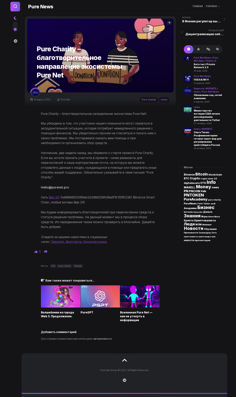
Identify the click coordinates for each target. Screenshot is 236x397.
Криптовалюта (205, 220)
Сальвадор (205, 233)
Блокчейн (197, 212)
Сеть (214, 233)
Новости (211, 60)
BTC (186, 178)
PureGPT (87, 312)
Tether (206, 204)
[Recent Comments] (208, 49)
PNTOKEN (194, 194)
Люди (189, 224)
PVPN (200, 204)
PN (186, 191)
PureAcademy (195, 199)
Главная (198, 6)
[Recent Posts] (188, 49)
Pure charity (149, 99)
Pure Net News (202, 57)
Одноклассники (95, 242)
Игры (204, 216)
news (164, 99)
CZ (215, 178)
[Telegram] (15, 41)
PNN (203, 191)
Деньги (207, 211)
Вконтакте (73, 242)
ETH (203, 182)
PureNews (190, 203)
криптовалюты (191, 237)
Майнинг (207, 224)
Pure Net (65, 99)
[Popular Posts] (198, 49)
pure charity (64, 266)
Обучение (210, 229)
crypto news (207, 179)
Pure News (40, 6)
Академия (190, 208)
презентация (202, 240)
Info (53, 266)
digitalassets (192, 183)
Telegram (57, 242)
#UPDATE (211, 88)
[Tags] (217, 49)
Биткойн (188, 212)
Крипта (189, 220)
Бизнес (205, 207)
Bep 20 (54, 197)
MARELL (189, 187)
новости (189, 240)
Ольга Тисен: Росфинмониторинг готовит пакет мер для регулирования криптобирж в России (208, 138)
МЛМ (198, 224)
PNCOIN (194, 191)
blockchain (215, 174)
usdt (213, 204)
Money (203, 186)
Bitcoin (201, 174)
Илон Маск (214, 217)
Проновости (191, 232)
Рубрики (211, 6)
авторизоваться (102, 338)
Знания (78, 266)
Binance (189, 174)
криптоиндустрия (206, 237)
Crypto (195, 178)
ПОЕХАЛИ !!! (201, 79)
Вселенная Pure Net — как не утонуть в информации (136, 316)
